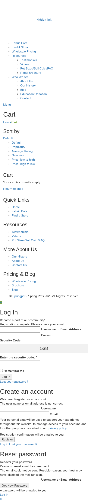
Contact (25, 98)
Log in (4, 444)
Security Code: (11, 340)
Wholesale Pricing (24, 51)
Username (48, 408)
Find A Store (20, 47)
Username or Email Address (61, 329)
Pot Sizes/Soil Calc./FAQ (36, 68)
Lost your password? (14, 381)
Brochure (18, 285)
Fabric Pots (19, 43)
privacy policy (57, 428)
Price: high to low (23, 164)
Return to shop (13, 188)
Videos (24, 64)
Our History (28, 85)
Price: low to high (23, 159)
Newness (18, 155)
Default (16, 142)
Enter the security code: (18, 357)
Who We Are (20, 77)
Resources (19, 55)
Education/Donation (33, 94)
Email (54, 414)
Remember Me (14, 370)
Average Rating (22, 151)
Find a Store (20, 215)
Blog (23, 89)
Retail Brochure (30, 72)
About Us (26, 81)
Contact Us (19, 265)
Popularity (18, 147)
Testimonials (28, 60)
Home (7, 122)
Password (48, 335)
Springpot (18, 296)
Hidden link (44, 19)
